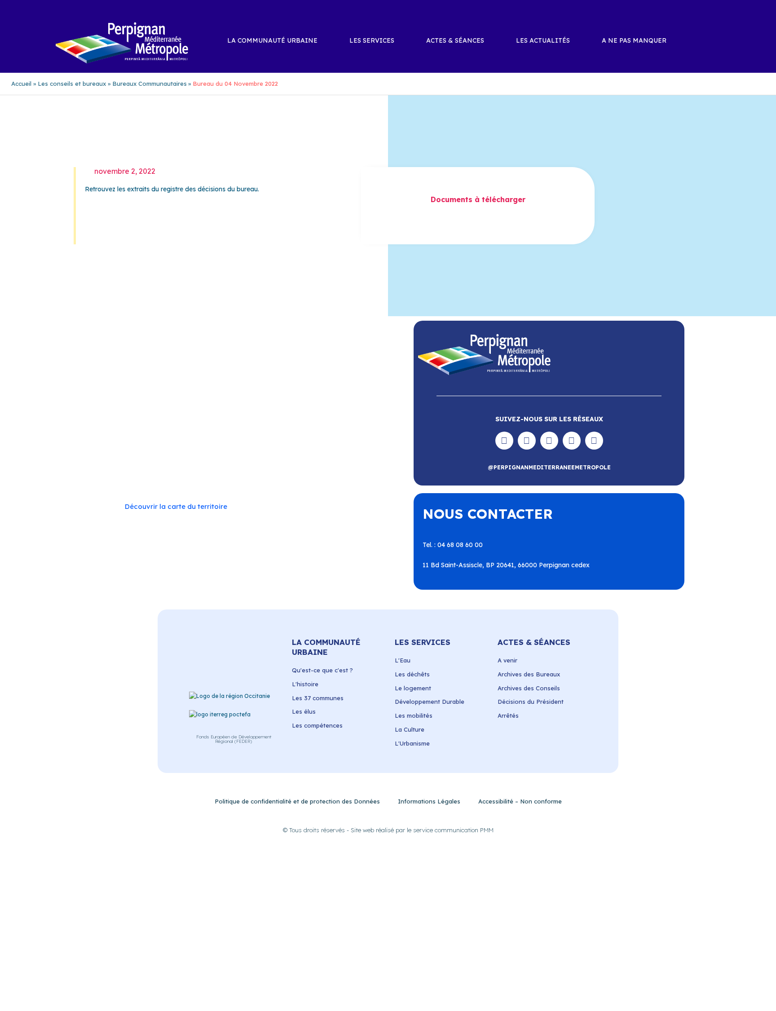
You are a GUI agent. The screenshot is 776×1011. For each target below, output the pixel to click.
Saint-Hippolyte (164, 455)
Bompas (178, 419)
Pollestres (185, 446)
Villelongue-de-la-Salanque (318, 464)
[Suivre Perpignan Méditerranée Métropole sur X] (594, 441)
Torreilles (219, 464)
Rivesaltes (271, 446)
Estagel (337, 428)
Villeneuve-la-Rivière (219, 473)
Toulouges (254, 464)
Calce (313, 419)
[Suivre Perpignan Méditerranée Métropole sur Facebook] (504, 441)
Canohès (342, 419)
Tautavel (184, 464)
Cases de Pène (136, 428)
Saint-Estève (312, 446)
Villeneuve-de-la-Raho (147, 473)
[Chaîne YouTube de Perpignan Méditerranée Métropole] (549, 441)
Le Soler (161, 437)
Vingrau (268, 473)
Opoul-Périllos (259, 437)
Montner (218, 437)
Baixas (147, 419)
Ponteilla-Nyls (228, 446)
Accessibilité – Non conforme (520, 801)
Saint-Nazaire (312, 455)
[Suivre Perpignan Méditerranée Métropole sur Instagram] (527, 441)
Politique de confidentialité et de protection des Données (297, 801)
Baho (122, 419)
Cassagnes (181, 428)
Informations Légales (429, 801)
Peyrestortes (343, 437)
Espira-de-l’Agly (294, 428)
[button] (720, 41)
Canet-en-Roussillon (268, 419)
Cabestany (214, 419)
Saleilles (151, 464)
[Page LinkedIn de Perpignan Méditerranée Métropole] (572, 441)
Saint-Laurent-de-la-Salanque (239, 455)
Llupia (189, 437)
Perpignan (302, 437)
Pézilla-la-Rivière (139, 446)
